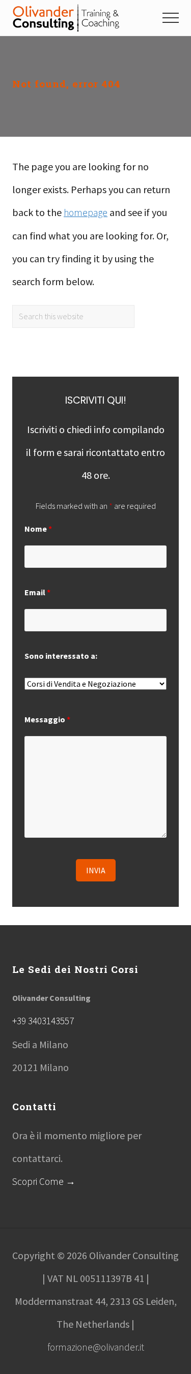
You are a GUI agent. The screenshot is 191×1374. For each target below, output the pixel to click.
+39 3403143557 (43, 1021)
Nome (38, 529)
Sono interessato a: (60, 656)
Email (37, 592)
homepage (85, 212)
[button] (170, 17)
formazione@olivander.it (95, 1347)
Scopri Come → (43, 1181)
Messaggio (47, 719)
